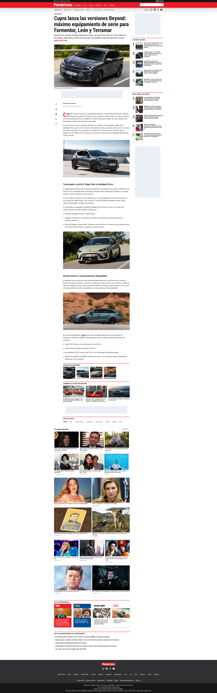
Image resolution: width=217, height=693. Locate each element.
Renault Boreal (67, 10)
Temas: (65, 421)
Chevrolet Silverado (108, 10)
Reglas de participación (127, 680)
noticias (82, 606)
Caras (69, 674)
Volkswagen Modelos (78, 10)
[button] (126, 48)
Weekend (108, 674)
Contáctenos (101, 680)
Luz (131, 674)
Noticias (78, 5)
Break (149, 674)
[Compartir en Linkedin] (56, 119)
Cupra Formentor (79, 421)
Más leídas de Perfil (141, 94)
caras (62, 606)
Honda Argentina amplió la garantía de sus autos (70, 643)
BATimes (156, 674)
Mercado (98, 5)
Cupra (71, 421)
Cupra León (89, 421)
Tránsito (138, 680)
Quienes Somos (90, 680)
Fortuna (93, 674)
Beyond (107, 421)
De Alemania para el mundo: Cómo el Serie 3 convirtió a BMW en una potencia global (82, 637)
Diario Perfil (61, 674)
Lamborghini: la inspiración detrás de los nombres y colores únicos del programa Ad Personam (85, 646)
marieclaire (101, 606)
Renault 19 (88, 10)
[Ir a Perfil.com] (160, 1)
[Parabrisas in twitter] (158, 10)
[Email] (56, 124)
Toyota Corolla (97, 10)
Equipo (116, 680)
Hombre (100, 674)
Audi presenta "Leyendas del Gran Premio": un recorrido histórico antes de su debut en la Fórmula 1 (87, 640)
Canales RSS (80, 680)
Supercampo (117, 674)
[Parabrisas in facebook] (155, 10)
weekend (121, 606)
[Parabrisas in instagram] (152, 10)
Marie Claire (84, 674)
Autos (85, 5)
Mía (136, 674)
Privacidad (109, 680)
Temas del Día (58, 10)
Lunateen (142, 674)
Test (105, 5)
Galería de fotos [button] (60, 40)
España (114, 421)
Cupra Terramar (99, 421)
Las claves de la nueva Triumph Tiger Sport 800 (70, 649)
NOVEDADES (58, 14)
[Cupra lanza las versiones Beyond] (69, 373)
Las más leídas (138, 40)
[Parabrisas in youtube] (161, 10)
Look (125, 674)
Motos (91, 5)
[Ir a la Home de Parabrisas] (63, 5)
